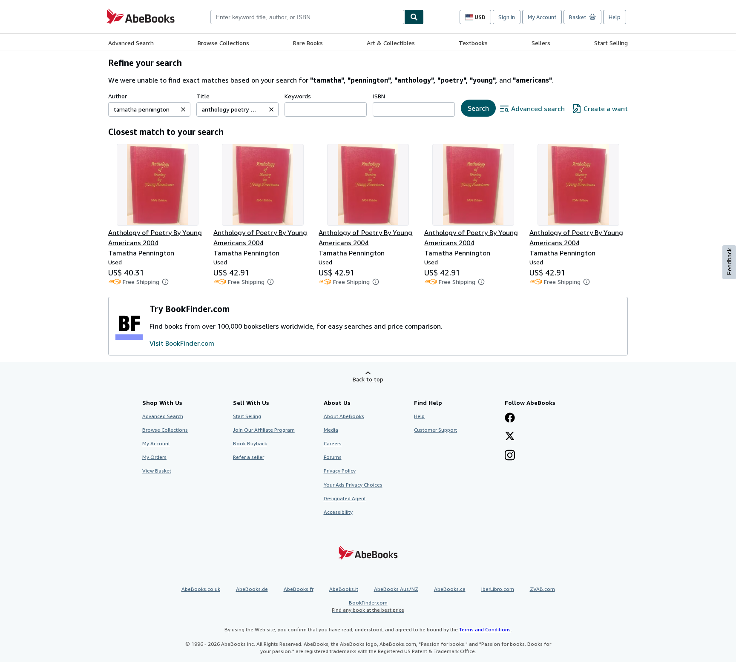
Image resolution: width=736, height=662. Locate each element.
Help (615, 17)
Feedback (729, 261)
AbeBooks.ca (450, 589)
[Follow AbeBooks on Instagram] (510, 456)
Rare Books (308, 42)
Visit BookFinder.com (182, 343)
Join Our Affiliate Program (264, 430)
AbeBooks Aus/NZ (396, 589)
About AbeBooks (344, 416)
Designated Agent (345, 498)
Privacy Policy (340, 470)
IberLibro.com (497, 589)
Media (331, 430)
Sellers (541, 42)
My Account (542, 17)
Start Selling (611, 42)
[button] (183, 109)
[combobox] (307, 17)
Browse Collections (223, 42)
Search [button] (478, 108)
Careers (333, 443)
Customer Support (435, 430)
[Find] (414, 17)
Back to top (368, 379)
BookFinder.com (368, 606)
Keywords (298, 96)
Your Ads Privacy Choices (353, 484)
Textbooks (473, 42)
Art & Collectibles (391, 42)
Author (117, 96)
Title (203, 96)
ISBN (379, 96)
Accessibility (338, 512)
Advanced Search (131, 42)
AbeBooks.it (343, 589)
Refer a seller (248, 457)
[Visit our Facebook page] (510, 418)
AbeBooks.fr (298, 589)
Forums (333, 457)
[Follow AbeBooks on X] (510, 437)
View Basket (156, 470)
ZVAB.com (542, 589)
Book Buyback (250, 443)
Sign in (506, 17)
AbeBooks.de (252, 589)
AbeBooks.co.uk (200, 589)
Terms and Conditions (485, 629)
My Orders (154, 457)
